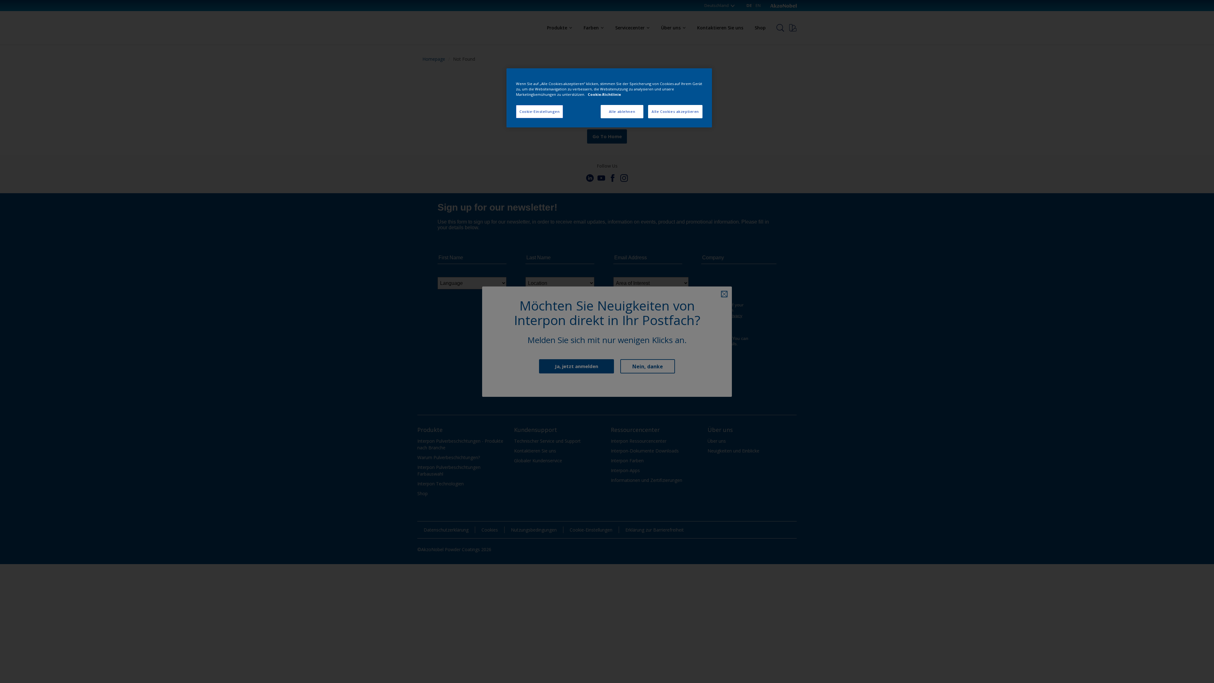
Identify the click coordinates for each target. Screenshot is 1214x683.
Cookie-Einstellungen (539, 111)
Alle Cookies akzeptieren (675, 111)
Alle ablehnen (622, 111)
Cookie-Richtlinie (604, 94)
